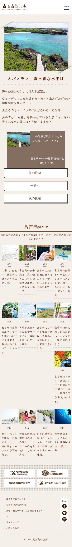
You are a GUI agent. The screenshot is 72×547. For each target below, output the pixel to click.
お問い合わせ (12, 528)
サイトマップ (12, 522)
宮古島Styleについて (16, 505)
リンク (9, 516)
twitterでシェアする (64, 513)
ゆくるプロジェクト (16, 499)
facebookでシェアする (64, 506)
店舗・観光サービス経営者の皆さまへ (24, 511)
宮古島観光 (14, 7)
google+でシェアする (64, 519)
